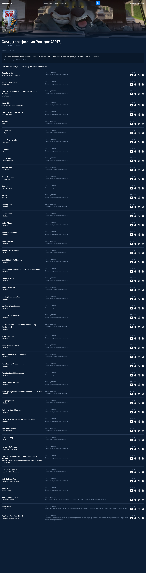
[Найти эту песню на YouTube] (131, 75)
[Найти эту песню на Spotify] (139, 75)
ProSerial (8, 3)
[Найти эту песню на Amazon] (142, 75)
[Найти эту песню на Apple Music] (135, 75)
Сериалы (140, 3)
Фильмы (133, 3)
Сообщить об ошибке (30, 60)
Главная (4, 50)
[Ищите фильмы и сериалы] (98, 3)
